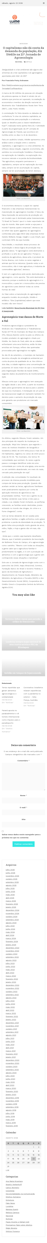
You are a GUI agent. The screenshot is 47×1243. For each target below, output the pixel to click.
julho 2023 (10, 963)
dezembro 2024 (12, 910)
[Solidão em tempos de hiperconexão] (23, 663)
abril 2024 (10, 935)
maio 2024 (10, 932)
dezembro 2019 (12, 1098)
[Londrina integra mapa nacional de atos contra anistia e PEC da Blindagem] (23, 638)
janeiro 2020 (11, 1095)
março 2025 (11, 901)
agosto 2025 (11, 885)
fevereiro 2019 (12, 1126)
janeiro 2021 (11, 1057)
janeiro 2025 (11, 907)
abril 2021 (10, 1048)
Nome (23, 795)
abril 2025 (10, 898)
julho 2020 (10, 1076)
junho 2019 (10, 1116)
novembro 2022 (12, 988)
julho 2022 (10, 1001)
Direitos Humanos (13, 1197)
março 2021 (11, 1051)
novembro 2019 (12, 1101)
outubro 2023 (11, 954)
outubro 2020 (11, 1067)
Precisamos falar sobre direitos (19, 1225)
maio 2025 (10, 895)
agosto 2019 (11, 1110)
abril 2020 (10, 1085)
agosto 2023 (11, 960)
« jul (7, 1170)
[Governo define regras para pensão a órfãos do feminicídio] (23, 612)
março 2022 (11, 1013)
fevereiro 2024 (12, 941)
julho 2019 (10, 1113)
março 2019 (11, 1123)
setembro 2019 (12, 1107)
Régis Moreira (11, 1228)
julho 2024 (10, 926)
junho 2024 (10, 929)
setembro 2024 (12, 920)
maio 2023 (10, 970)
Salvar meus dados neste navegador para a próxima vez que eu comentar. (21, 836)
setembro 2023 (12, 957)
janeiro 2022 (11, 1020)
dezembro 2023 (12, 948)
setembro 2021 (12, 1032)
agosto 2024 (11, 923)
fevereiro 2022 (12, 1016)
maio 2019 (10, 1120)
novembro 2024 (12, 913)
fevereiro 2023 (12, 979)
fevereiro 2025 (12, 904)
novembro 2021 (12, 1026)
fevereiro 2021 (12, 1054)
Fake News (10, 1203)
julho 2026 (10, 870)
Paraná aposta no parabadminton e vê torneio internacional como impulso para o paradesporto (11, 716)
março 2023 (11, 976)
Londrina (9, 1206)
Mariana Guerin (12, 1209)
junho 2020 (10, 1079)
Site (23, 819)
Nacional (18, 62)
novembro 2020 (12, 1063)
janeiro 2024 (11, 945)
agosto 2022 (11, 998)
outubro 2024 (11, 917)
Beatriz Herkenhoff (14, 1184)
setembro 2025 (12, 882)
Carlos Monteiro (12, 1188)
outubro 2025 (11, 879)
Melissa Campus (12, 1213)
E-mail (23, 807)
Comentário (23, 761)
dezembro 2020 (12, 1060)
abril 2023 (10, 973)
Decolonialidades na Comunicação (20, 1194)
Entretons (10, 1200)
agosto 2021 (11, 1035)
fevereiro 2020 (12, 1091)
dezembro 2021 (12, 1023)
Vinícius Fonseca (13, 1231)
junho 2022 (10, 1004)
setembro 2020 (12, 1070)
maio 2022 (10, 1007)
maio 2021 (10, 1045)
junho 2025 (10, 891)
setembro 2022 (12, 995)
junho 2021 (10, 1041)
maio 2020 (10, 1082)
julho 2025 (10, 888)
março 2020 (11, 1088)
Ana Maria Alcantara (14, 1181)
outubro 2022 (11, 992)
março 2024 (11, 938)
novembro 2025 (12, 876)
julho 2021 (10, 1038)
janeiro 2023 (11, 982)
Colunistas (10, 1191)
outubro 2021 (11, 1029)
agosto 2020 (11, 1073)
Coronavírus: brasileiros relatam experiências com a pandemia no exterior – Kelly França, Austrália (33, 694)
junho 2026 (10, 873)
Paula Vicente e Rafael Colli (17, 1222)
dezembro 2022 (12, 985)
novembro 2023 (12, 951)
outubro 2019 (11, 1104)
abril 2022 (10, 1010)
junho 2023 (10, 966)
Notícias (9, 1219)
